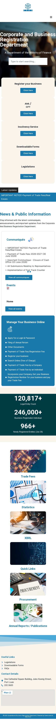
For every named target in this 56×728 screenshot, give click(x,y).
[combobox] (28, 61)
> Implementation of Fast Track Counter (25, 270)
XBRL (28, 538)
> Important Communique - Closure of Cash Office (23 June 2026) (27, 261)
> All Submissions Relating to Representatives (28, 266)
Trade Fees (28, 476)
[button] (51, 17)
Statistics (28, 507)
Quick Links (28, 568)
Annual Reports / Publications (28, 626)
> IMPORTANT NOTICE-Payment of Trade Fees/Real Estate (25, 249)
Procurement (28, 599)
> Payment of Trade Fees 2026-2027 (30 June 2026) (25, 255)
